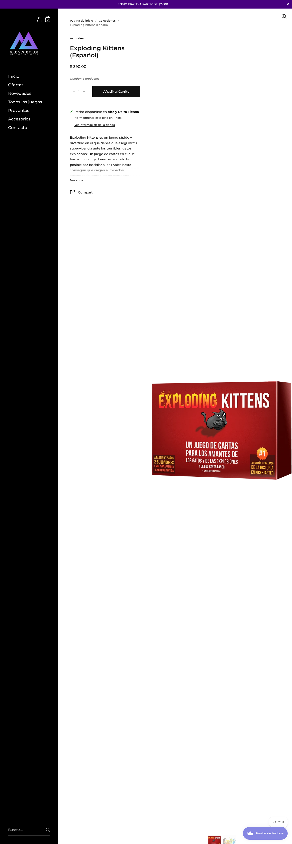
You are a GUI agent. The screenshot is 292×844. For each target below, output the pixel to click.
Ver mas (76, 180)
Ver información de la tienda (94, 124)
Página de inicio (81, 20)
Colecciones (107, 20)
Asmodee (77, 38)
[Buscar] (48, 830)
